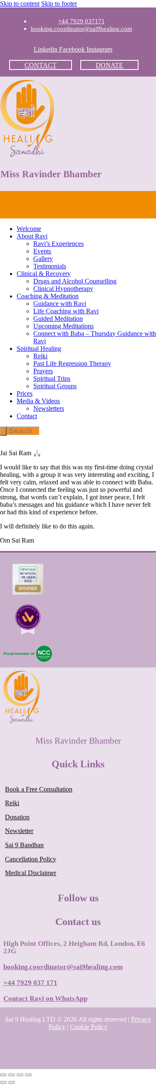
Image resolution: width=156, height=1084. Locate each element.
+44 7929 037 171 (30, 983)
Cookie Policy (88, 1026)
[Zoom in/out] (3, 1075)
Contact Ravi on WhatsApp (45, 998)
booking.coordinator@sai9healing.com (63, 967)
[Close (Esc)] (28, 1075)
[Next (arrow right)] (11, 1082)
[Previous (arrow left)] (3, 1082)
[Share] (20, 1075)
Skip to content (20, 3)
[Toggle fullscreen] (11, 1075)
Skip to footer (59, 3)
